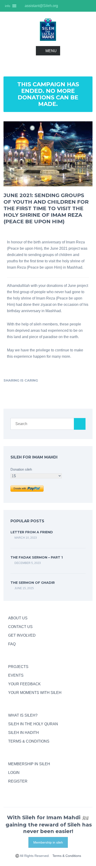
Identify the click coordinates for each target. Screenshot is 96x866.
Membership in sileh (48, 842)
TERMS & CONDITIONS (28, 741)
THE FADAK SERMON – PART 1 (36, 557)
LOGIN (14, 773)
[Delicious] (58, 380)
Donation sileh (21, 469)
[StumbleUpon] (64, 380)
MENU (51, 51)
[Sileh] (48, 29)
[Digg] (71, 380)
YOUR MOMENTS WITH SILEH (35, 693)
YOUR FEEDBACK (24, 684)
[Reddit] (77, 380)
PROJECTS (18, 667)
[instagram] (64, 6)
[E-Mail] (84, 380)
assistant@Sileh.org (41, 6)
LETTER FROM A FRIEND (31, 532)
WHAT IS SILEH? (23, 715)
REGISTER (17, 781)
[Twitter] (51, 380)
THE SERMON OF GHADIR (32, 583)
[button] (7, 6)
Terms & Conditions (66, 856)
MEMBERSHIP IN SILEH (29, 764)
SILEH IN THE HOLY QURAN (33, 724)
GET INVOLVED (22, 635)
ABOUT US (17, 618)
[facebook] (88, 6)
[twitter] (80, 6)
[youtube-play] (72, 6)
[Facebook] (45, 380)
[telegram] (10, 790)
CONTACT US (20, 627)
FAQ (12, 644)
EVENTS (16, 675)
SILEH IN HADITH (23, 733)
